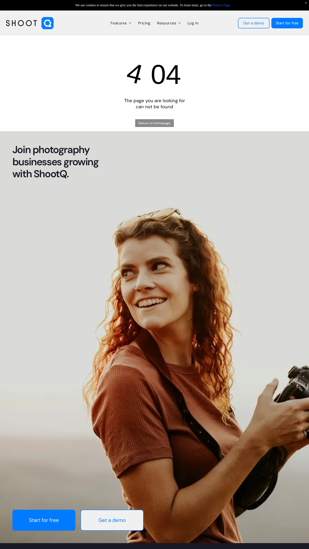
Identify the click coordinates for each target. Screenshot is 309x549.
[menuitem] (121, 23)
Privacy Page (221, 5)
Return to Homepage (154, 123)
